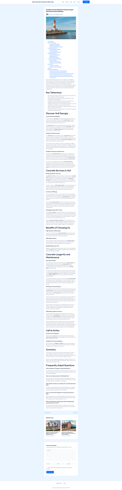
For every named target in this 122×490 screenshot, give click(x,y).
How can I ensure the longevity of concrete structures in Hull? (61, 74)
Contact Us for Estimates (54, 65)
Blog (71, 1)
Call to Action (50, 64)
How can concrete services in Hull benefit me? (58, 72)
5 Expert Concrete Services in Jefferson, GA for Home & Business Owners (52, 433)
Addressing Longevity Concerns (55, 62)
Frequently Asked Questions (53, 69)
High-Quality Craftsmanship (55, 54)
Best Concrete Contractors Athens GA (43, 2)
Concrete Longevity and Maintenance (54, 58)
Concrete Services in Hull (52, 48)
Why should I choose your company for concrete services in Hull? (61, 73)
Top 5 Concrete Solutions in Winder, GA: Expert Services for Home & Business (68, 433)
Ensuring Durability (53, 60)
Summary (49, 68)
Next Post (75, 412)
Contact (78, 1)
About (74, 1)
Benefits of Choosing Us (52, 53)
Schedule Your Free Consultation (56, 66)
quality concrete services (59, 359)
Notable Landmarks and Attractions (56, 46)
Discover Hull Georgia (52, 42)
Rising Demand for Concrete (55, 49)
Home (63, 1)
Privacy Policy (58, 483)
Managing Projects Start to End (55, 52)
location (53, 435)
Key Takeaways (50, 41)
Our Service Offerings (54, 50)
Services (67, 1)
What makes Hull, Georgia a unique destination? (58, 70)
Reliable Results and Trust (54, 57)
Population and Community (55, 45)
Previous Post (47, 412)
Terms (64, 483)
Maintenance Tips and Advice (55, 61)
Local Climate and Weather (54, 44)
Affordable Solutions (53, 56)
